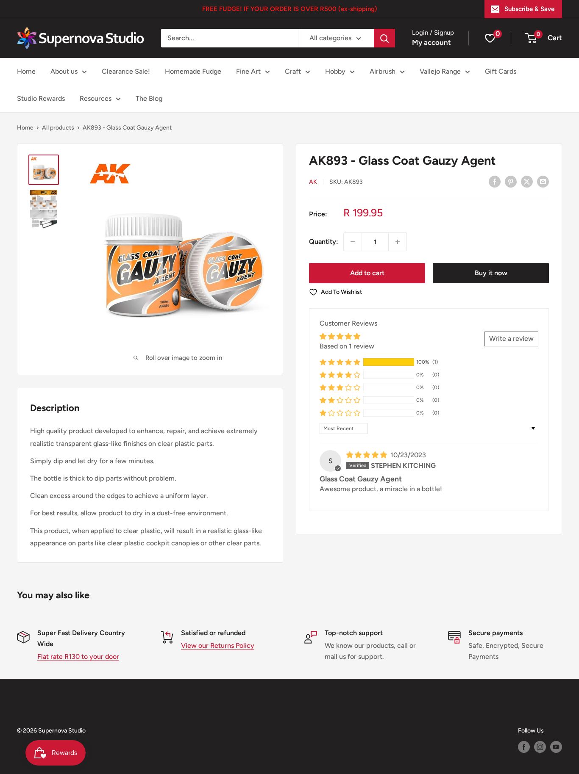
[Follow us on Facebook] (524, 747)
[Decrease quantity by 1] (353, 242)
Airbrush (382, 71)
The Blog (149, 98)
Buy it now (491, 273)
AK (313, 181)
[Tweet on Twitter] (527, 181)
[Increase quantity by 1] (397, 242)
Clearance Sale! (126, 71)
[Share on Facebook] (495, 181)
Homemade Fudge (193, 71)
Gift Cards (500, 71)
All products (58, 127)
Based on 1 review (347, 346)
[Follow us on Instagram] (540, 747)
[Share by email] (543, 181)
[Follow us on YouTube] (556, 747)
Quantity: (323, 242)
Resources (95, 98)
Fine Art (248, 71)
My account (431, 42)
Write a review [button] (511, 338)
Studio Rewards (41, 98)
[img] (367, 455)
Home (26, 71)
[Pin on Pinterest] (511, 181)
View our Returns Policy (217, 645)
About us (64, 71)
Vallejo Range (440, 71)
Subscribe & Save (529, 9)
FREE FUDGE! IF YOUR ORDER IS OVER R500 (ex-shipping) (289, 9)
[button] (340, 362)
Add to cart (367, 273)
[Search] (384, 38)
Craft (293, 71)
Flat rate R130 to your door (78, 656)
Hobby (335, 71)
